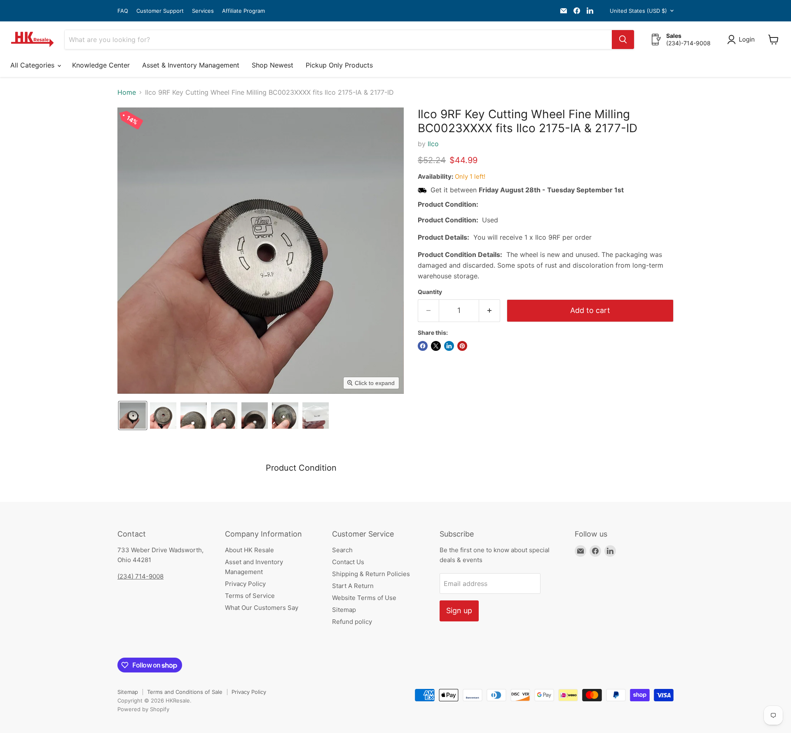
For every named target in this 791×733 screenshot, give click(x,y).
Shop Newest (272, 65)
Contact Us (348, 562)
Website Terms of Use (364, 598)
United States (638, 10)
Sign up (459, 610)
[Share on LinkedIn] (449, 346)
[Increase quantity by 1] (489, 310)
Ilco (433, 144)
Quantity (430, 292)
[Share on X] (436, 346)
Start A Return (353, 586)
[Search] (623, 39)
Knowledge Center (101, 65)
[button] (742, 39)
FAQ (122, 11)
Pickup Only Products (339, 65)
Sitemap (344, 610)
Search (342, 550)
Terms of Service (250, 596)
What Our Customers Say (261, 608)
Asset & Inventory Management (190, 65)
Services (203, 11)
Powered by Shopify (143, 709)
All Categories (33, 65)
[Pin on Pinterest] (462, 346)
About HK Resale (249, 550)
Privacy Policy (245, 584)
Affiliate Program (243, 11)
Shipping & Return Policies (371, 574)
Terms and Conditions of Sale (184, 692)
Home (126, 92)
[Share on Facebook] (423, 346)
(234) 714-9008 (140, 576)
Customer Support (160, 11)
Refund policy (352, 622)
